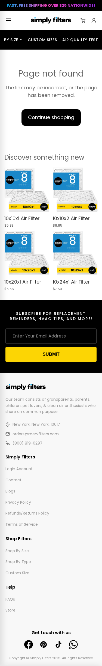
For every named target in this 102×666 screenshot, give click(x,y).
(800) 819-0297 (27, 443)
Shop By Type (18, 561)
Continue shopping (51, 117)
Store (10, 610)
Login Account (19, 469)
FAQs (10, 599)
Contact (13, 480)
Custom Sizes (42, 39)
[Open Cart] (83, 20)
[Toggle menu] (9, 20)
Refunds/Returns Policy (27, 513)
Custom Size (17, 573)
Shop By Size (17, 550)
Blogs (10, 491)
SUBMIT (51, 354)
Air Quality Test (80, 39)
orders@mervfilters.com (36, 433)
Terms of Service (21, 524)
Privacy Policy (18, 502)
